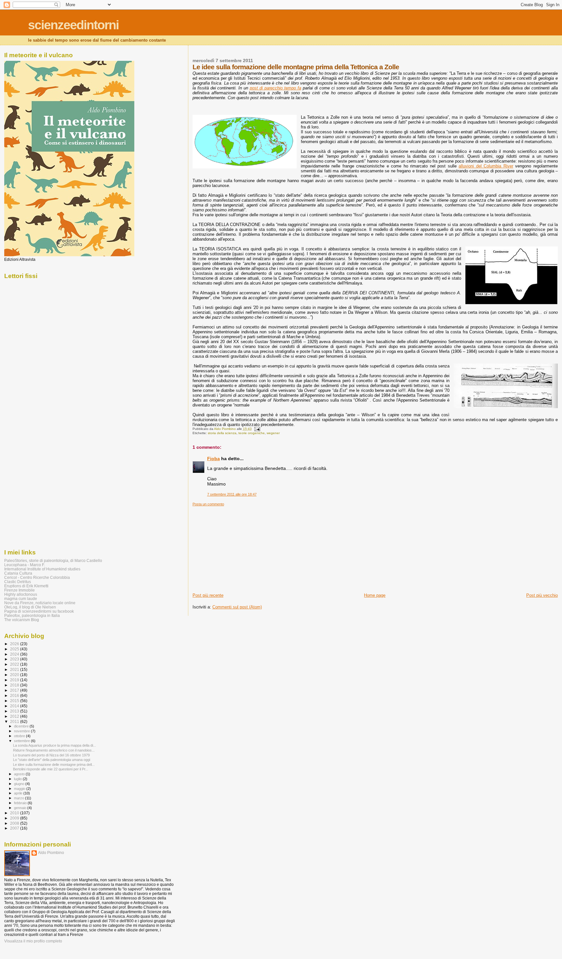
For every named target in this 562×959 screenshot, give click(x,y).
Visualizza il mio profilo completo (33, 941)
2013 (15, 711)
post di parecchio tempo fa (275, 88)
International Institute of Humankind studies (42, 569)
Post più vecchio (542, 595)
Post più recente (208, 595)
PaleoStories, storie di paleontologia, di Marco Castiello (53, 560)
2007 (15, 828)
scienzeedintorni (73, 25)
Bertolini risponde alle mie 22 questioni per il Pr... (50, 769)
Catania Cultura (18, 573)
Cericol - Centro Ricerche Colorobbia (37, 577)
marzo (19, 798)
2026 (15, 644)
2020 (15, 675)
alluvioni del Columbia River (486, 166)
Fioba (213, 458)
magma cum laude (20, 598)
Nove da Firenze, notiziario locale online (39, 603)
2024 (15, 654)
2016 (15, 695)
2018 (15, 685)
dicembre (22, 726)
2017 (15, 690)
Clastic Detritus (17, 581)
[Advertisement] (241, 547)
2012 (15, 716)
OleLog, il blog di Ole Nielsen (30, 607)
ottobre (20, 736)
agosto (20, 774)
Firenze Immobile (19, 590)
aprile (18, 793)
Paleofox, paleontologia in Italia (32, 615)
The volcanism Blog (21, 620)
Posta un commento (208, 504)
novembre (22, 731)
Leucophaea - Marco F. (24, 565)
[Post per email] (257, 429)
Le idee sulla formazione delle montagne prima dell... (54, 764)
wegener (273, 433)
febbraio (21, 803)
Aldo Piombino (51, 852)
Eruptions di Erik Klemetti (26, 586)
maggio (20, 789)
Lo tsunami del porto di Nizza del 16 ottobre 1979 (51, 755)
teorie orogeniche (251, 433)
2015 (15, 701)
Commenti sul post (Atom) (237, 607)
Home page (374, 595)
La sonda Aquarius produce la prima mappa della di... (54, 745)
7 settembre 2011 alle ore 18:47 (232, 494)
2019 (15, 680)
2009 (15, 818)
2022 (15, 664)
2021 (15, 669)
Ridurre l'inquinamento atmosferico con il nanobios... (54, 750)
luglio (18, 779)
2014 (15, 706)
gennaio (20, 808)
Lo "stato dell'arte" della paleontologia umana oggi (51, 760)
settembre (22, 741)
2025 (15, 649)
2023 (15, 659)
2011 (15, 721)
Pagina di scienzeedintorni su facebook (39, 611)
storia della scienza (222, 433)
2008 (15, 823)
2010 (15, 813)
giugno (19, 784)
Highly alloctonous (20, 594)
